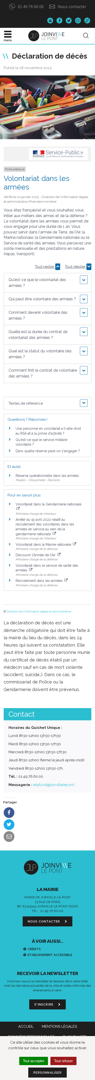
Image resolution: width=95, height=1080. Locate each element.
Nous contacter (71, 6)
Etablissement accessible (50, 955)
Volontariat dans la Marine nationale (44, 544)
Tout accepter (33, 1061)
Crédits (34, 949)
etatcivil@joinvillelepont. (54, 785)
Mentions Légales (59, 1026)
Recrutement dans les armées (40, 581)
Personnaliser (47, 1072)
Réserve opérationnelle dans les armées (47, 476)
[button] (47, 282)
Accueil (26, 1026)
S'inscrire (44, 1004)
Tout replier (45, 266)
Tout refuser (63, 1061)
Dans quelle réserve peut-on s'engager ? (48, 451)
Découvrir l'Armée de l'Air (36, 555)
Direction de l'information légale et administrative (39, 611)
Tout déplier (75, 266)
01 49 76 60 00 (30, 6)
